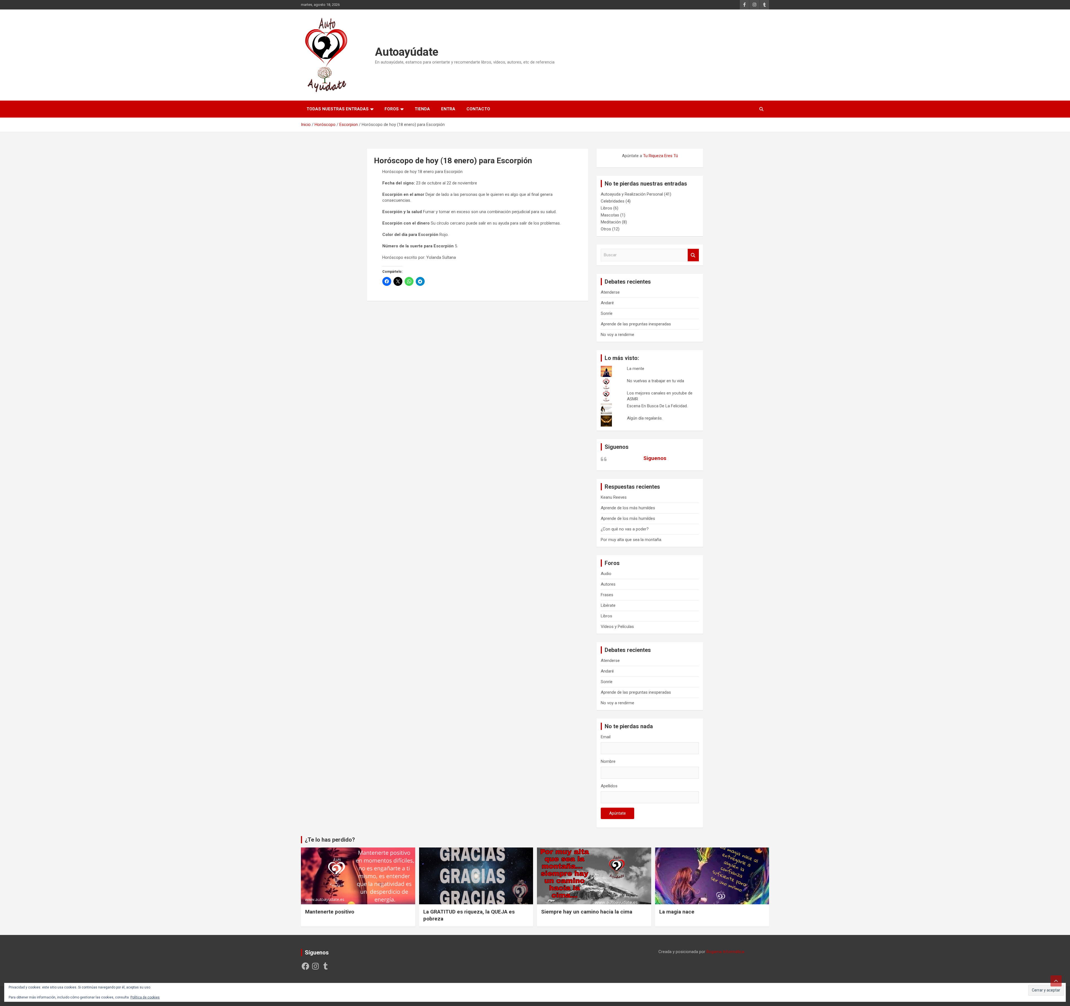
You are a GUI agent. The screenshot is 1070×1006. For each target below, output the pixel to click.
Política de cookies (145, 997)
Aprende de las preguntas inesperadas (636, 324)
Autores (608, 584)
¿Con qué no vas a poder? (625, 529)
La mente (635, 368)
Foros (392, 108)
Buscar (693, 255)
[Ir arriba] (1056, 980)
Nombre (608, 761)
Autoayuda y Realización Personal (632, 194)
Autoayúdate (406, 52)
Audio (606, 573)
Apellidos (609, 785)
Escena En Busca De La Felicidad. (657, 405)
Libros (606, 208)
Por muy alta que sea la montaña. (631, 539)
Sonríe (606, 313)
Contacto (478, 108)
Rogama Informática (725, 951)
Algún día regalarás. (645, 418)
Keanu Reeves (614, 497)
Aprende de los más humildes (628, 507)
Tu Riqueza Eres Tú (660, 155)
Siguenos (617, 447)
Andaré (607, 302)
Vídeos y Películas (617, 626)
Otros (606, 229)
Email (606, 736)
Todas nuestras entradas (338, 108)
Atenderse (610, 292)
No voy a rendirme (617, 334)
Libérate (608, 605)
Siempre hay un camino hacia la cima (586, 911)
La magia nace (676, 911)
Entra (448, 108)
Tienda (422, 108)
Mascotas (610, 215)
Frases (607, 594)
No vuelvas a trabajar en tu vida (655, 380)
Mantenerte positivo (329, 911)
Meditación (611, 222)
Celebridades (612, 201)
